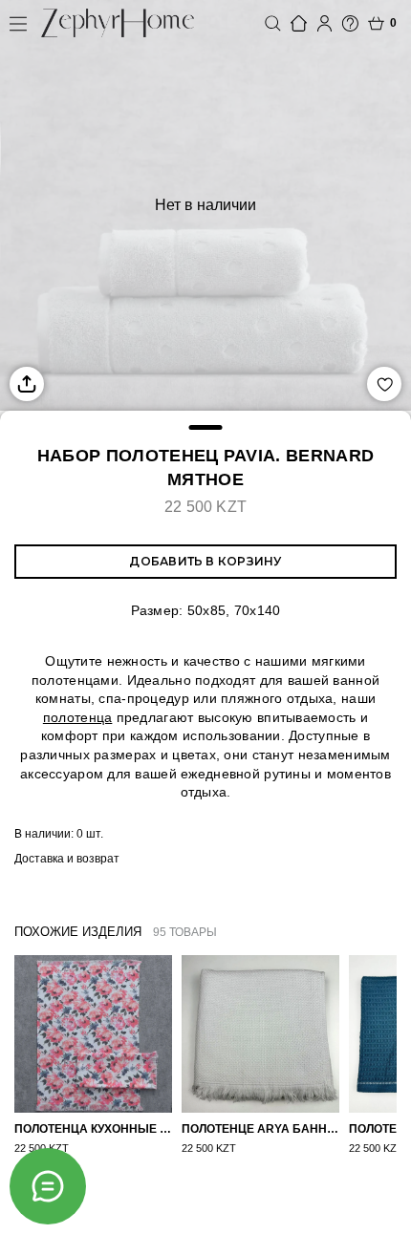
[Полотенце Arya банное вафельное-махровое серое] (260, 1034)
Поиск (273, 23)
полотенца (78, 717)
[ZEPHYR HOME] (117, 23)
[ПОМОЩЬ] (350, 23)
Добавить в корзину (205, 561)
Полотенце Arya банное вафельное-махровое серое (260, 1129)
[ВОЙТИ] (324, 23)
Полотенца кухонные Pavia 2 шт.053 (93, 1129)
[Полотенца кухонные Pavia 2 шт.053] (93, 1034)
